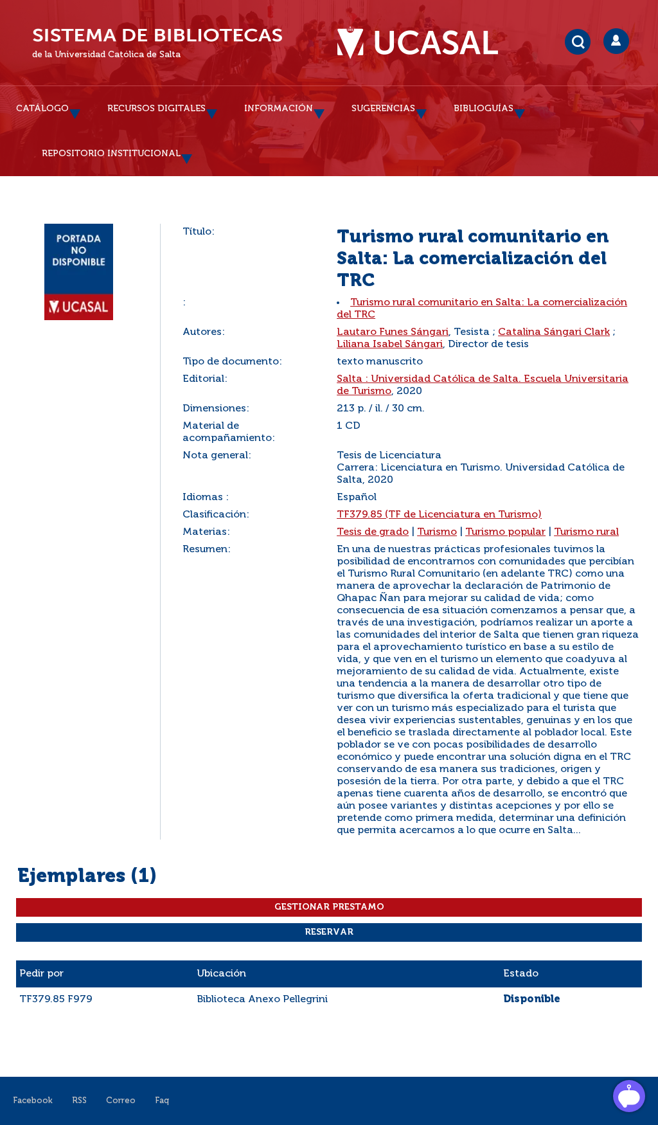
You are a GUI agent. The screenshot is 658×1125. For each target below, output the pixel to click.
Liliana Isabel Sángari (390, 344)
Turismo (437, 532)
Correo (121, 1101)
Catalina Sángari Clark (554, 332)
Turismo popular (505, 532)
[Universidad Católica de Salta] (424, 43)
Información (278, 108)
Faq (162, 1101)
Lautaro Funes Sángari (393, 332)
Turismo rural (586, 532)
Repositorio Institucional (111, 153)
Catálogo (42, 108)
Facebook (33, 1101)
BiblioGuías (483, 108)
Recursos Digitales (156, 108)
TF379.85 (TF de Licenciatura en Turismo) (439, 515)
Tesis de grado (373, 532)
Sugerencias (383, 108)
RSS (79, 1101)
